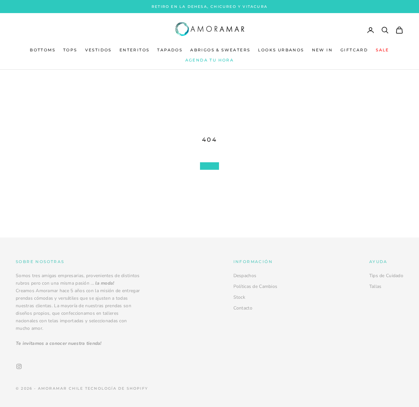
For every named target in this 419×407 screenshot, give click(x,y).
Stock (239, 297)
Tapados (169, 50)
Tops (70, 50)
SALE (382, 50)
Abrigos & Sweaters (220, 50)
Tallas (375, 286)
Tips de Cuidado (386, 276)
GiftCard (354, 50)
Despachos (245, 276)
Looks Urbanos (281, 50)
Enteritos (134, 50)
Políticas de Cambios (255, 286)
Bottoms (42, 50)
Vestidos (98, 50)
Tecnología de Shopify (116, 388)
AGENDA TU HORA (209, 60)
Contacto (242, 308)
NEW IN (322, 50)
